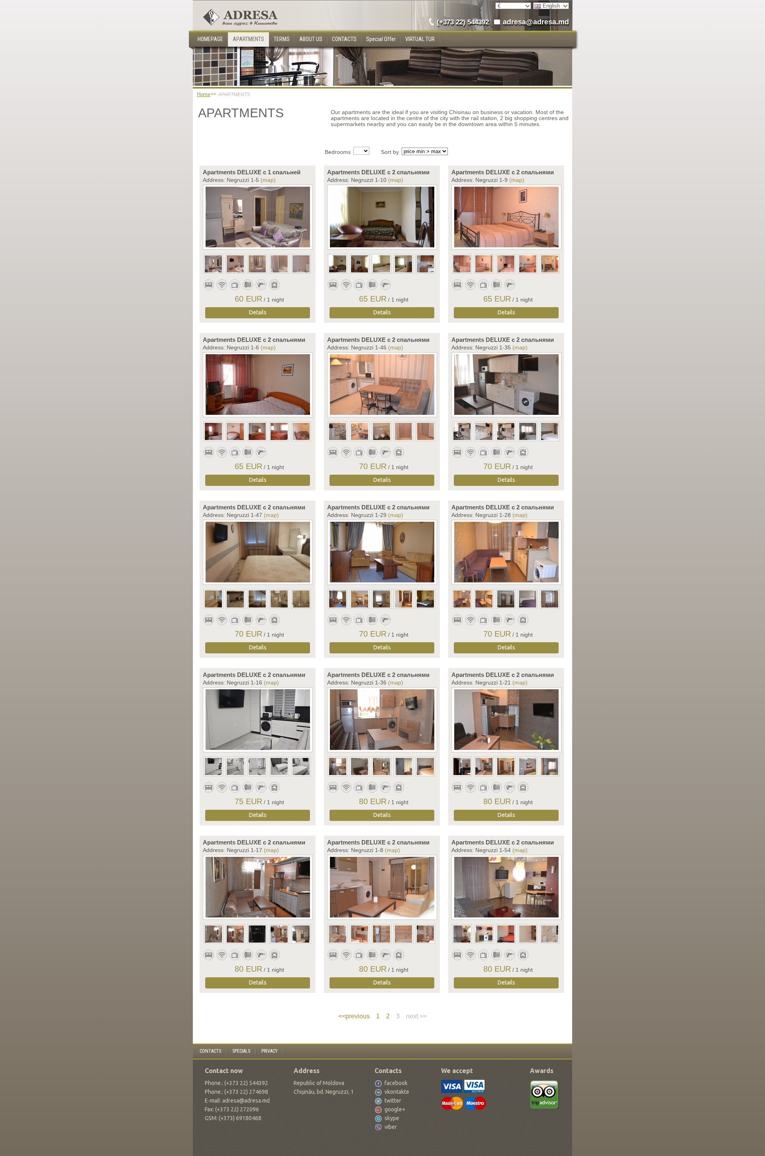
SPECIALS (241, 1051)
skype (391, 1118)
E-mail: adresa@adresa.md (237, 1100)
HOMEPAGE (210, 39)
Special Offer (381, 39)
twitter (392, 1100)
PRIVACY (269, 1051)
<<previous (354, 1016)
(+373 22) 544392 (463, 22)
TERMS (282, 39)
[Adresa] (235, 6)
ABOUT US (310, 39)
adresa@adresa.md (536, 22)
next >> (416, 1016)
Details (258, 312)
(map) (268, 180)
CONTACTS (344, 39)
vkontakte (396, 1092)
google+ (394, 1109)
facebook (396, 1083)
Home (203, 94)
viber (390, 1127)
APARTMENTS (248, 39)
